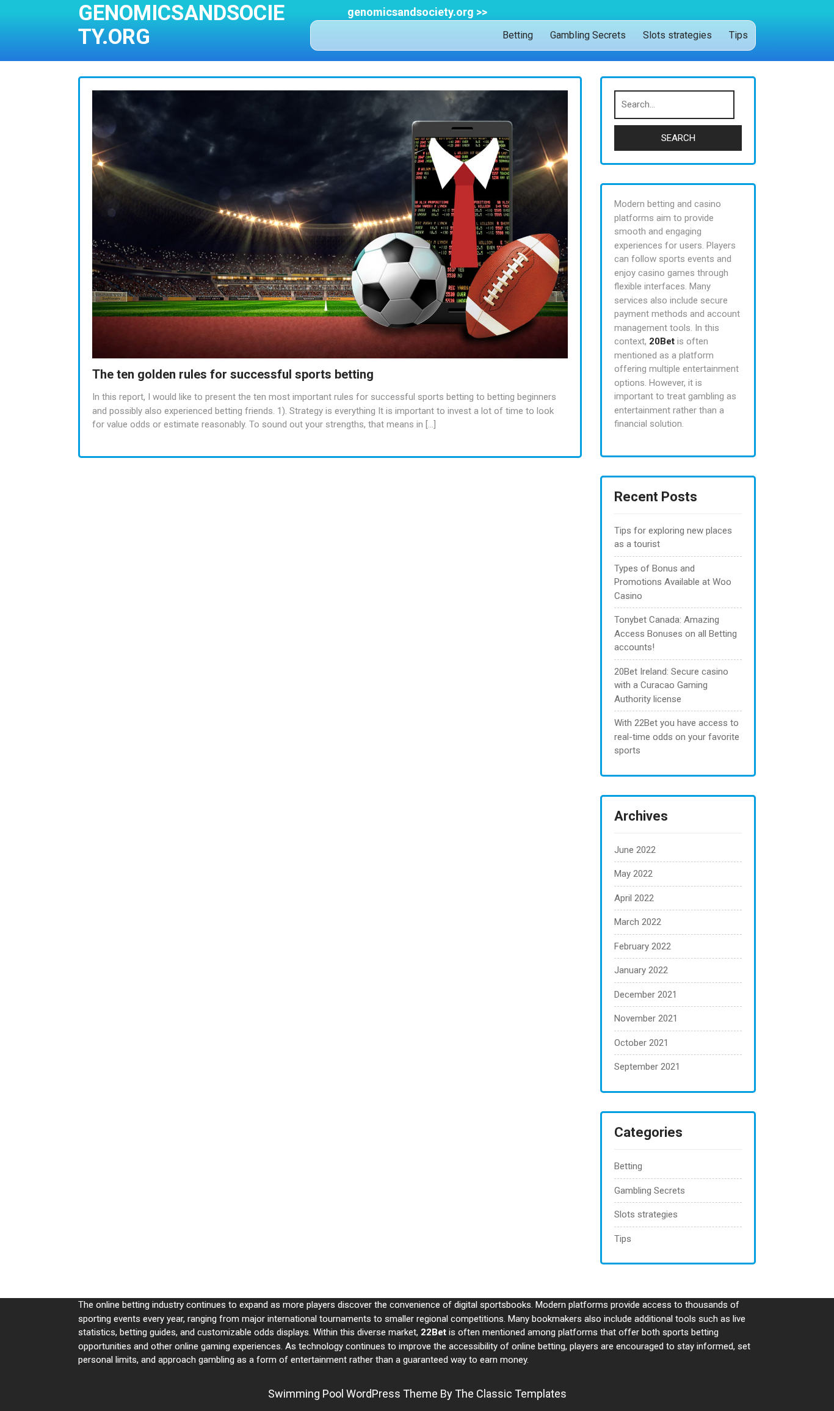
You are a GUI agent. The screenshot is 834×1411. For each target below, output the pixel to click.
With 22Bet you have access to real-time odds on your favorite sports (676, 736)
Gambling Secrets (588, 35)
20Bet (662, 341)
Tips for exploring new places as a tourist (673, 537)
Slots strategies (677, 35)
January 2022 (641, 970)
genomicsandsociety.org (181, 25)
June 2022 (635, 849)
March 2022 (637, 921)
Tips (738, 35)
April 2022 (634, 898)
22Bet (433, 1332)
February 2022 (642, 946)
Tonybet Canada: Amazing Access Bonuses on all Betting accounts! (675, 633)
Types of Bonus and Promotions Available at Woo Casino (672, 582)
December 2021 (645, 994)
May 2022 (633, 873)
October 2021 (641, 1042)
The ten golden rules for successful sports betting (233, 374)
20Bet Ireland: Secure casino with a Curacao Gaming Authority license (671, 685)
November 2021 (646, 1018)
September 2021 (647, 1066)
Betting (517, 35)
